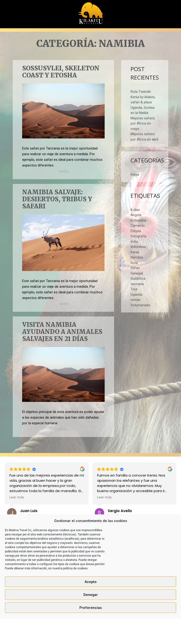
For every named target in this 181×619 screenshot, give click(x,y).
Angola (136, 215)
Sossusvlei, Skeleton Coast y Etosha (60, 72)
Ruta (134, 263)
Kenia (135, 174)
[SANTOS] (90, 11)
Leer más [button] (16, 497)
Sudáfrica (138, 278)
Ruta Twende (141, 91)
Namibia (137, 257)
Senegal (137, 273)
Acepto (91, 582)
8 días (135, 210)
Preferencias (90, 608)
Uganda (136, 294)
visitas (135, 300)
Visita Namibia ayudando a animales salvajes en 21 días (62, 331)
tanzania (137, 284)
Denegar (90, 595)
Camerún (138, 225)
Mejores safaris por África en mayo (143, 123)
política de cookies (75, 568)
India (134, 241)
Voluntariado (140, 305)
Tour (134, 289)
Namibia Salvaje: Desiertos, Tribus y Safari (57, 199)
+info (63, 171)
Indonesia (138, 247)
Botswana (138, 220)
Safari (135, 268)
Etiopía (136, 231)
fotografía (138, 236)
